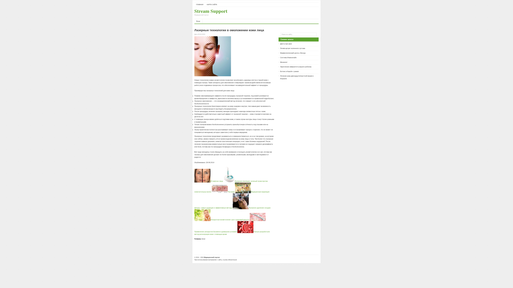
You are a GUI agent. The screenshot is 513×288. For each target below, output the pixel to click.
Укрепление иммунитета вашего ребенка (295, 67)
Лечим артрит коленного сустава (292, 48)
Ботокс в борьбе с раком (289, 71)
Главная (199, 4)
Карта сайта (212, 4)
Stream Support (210, 12)
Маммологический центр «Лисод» (293, 53)
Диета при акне (286, 44)
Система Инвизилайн (288, 58)
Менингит (283, 62)
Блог (198, 21)
